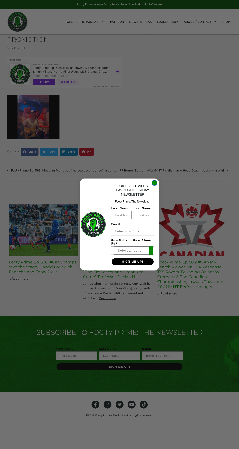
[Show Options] (151, 250)
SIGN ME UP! (132, 261)
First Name (120, 208)
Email (115, 224)
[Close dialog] (154, 183)
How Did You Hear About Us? (131, 242)
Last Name (142, 208)
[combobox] (131, 250)
